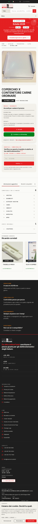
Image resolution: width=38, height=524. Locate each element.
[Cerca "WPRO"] (34, 217)
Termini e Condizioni (9, 386)
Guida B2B (7, 437)
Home (3, 44)
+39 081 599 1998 (9, 447)
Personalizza (19, 520)
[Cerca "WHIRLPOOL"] (34, 214)
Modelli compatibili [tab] (26, 184)
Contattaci (7, 402)
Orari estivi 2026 (9, 480)
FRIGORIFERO (20, 44)
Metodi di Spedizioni (9, 392)
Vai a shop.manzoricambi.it (23, 140)
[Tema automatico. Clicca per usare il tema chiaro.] (20, 1)
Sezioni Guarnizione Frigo (11, 425)
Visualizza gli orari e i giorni (17, 37)
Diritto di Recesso (8, 396)
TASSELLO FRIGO (8, 264)
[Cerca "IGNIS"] (34, 205)
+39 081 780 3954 (9, 451)
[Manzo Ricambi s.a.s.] (7, 340)
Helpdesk (6, 434)
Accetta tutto (31, 520)
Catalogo (10, 44)
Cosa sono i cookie (8, 517)
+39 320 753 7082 (9, 454)
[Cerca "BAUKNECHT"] (34, 199)
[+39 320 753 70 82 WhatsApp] (9, 1)
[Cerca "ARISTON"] (34, 195)
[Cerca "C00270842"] (34, 229)
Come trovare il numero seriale (16, 153)
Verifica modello (8, 431)
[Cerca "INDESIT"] (34, 208)
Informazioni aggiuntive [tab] (10, 184)
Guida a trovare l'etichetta (11, 421)
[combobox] (21, 11)
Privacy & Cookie (8, 389)
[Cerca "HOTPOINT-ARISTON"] (34, 202)
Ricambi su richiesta (9, 415)
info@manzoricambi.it (10, 459)
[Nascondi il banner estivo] (34, 20)
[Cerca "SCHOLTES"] (34, 211)
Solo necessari (7, 520)
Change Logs (7, 428)
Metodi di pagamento (9, 399)
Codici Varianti (8, 418)
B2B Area (6, 412)
